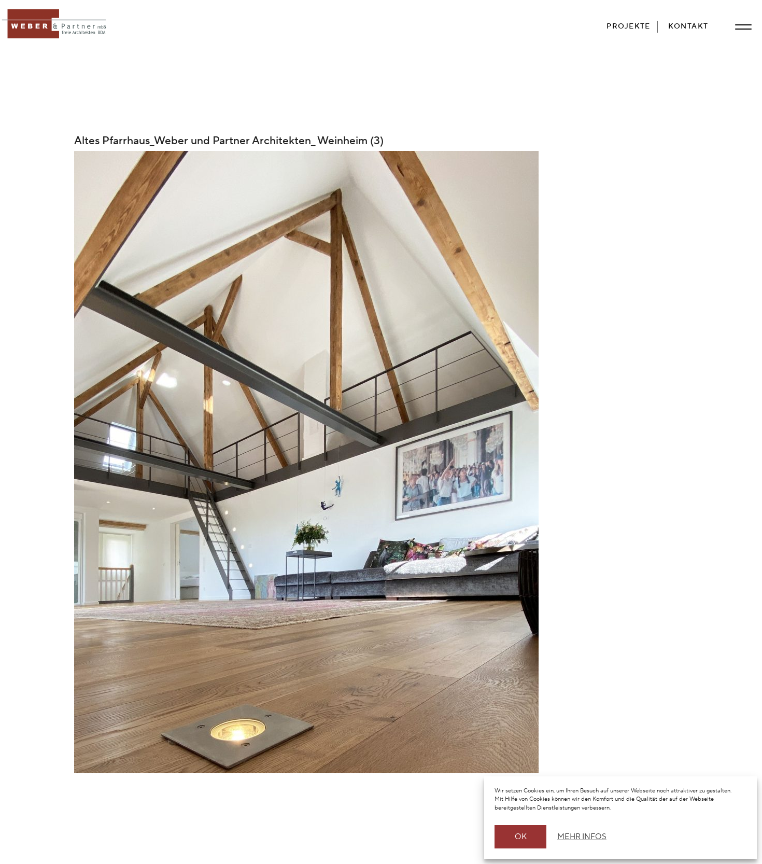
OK (521, 837)
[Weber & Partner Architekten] (56, 24)
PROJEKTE (628, 26)
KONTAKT (688, 26)
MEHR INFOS (580, 837)
